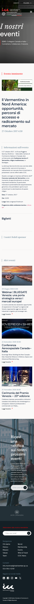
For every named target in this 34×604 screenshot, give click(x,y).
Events (20, 550)
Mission (5, 550)
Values (5, 553)
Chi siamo (6, 544)
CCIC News (22, 556)
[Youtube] (16, 578)
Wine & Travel (23, 553)
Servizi (20, 544)
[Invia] (25, 487)
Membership (22, 547)
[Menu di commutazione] (31, 12)
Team (5, 556)
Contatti (16, 3)
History (5, 547)
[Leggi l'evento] (12, 313)
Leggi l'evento (6, 314)
